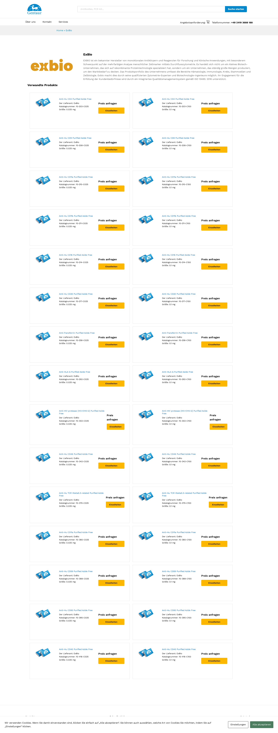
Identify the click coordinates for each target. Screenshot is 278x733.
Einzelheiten (111, 110)
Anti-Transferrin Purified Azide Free (77, 333)
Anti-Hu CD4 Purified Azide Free (75, 99)
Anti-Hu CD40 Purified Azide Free (76, 649)
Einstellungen (238, 724)
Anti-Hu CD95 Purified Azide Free (76, 610)
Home (59, 30)
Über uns (30, 22)
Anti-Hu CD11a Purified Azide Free (76, 177)
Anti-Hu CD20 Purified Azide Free (76, 294)
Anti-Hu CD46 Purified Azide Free (76, 454)
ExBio (76, 103)
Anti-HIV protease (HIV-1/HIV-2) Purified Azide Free (81, 412)
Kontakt (47, 22)
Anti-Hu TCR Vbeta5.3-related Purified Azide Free (81, 494)
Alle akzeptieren (262, 724)
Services (63, 22)
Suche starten (236, 9)
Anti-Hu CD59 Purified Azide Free (76, 571)
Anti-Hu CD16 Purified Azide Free (75, 255)
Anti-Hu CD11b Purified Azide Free (76, 216)
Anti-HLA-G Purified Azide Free (74, 372)
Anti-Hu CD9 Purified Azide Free (75, 138)
